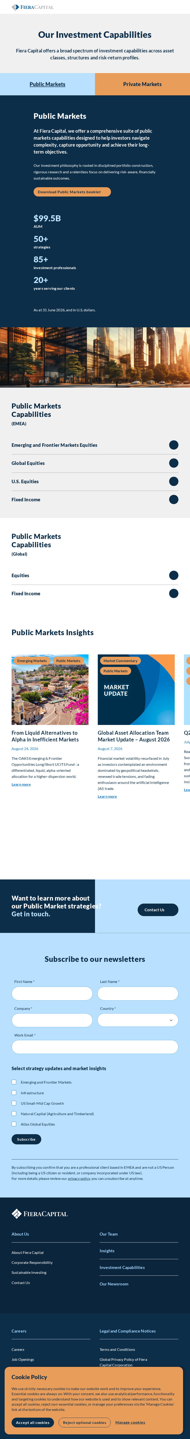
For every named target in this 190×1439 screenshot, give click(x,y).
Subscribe (26, 1139)
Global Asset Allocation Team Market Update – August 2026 (134, 736)
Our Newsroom (114, 1283)
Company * (23, 1008)
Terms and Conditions (117, 1349)
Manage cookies (130, 1422)
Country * (108, 1008)
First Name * (24, 981)
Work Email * (24, 1035)
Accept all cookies (33, 1422)
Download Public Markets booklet (69, 192)
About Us (20, 1233)
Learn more (21, 784)
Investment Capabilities (122, 1267)
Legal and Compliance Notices (128, 1330)
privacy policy (79, 1178)
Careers (19, 1330)
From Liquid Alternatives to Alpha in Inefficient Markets (45, 736)
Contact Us (155, 909)
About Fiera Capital (28, 1252)
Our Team (109, 1233)
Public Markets (47, 84)
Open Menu (174, 7)
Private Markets (142, 84)
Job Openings (23, 1359)
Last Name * (110, 981)
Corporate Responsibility (32, 1262)
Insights (107, 1250)
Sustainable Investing (29, 1272)
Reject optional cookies (84, 1422)
